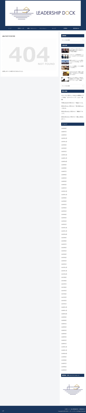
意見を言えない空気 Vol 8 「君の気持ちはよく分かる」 (72, 107)
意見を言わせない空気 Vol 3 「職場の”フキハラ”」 (72, 112)
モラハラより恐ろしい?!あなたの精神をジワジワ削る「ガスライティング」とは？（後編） (72, 97)
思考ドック (67, 409)
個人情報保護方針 (74, 409)
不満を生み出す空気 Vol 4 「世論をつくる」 (72, 102)
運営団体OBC (82, 409)
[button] (83, 40)
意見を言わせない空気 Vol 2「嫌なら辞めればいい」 (72, 118)
